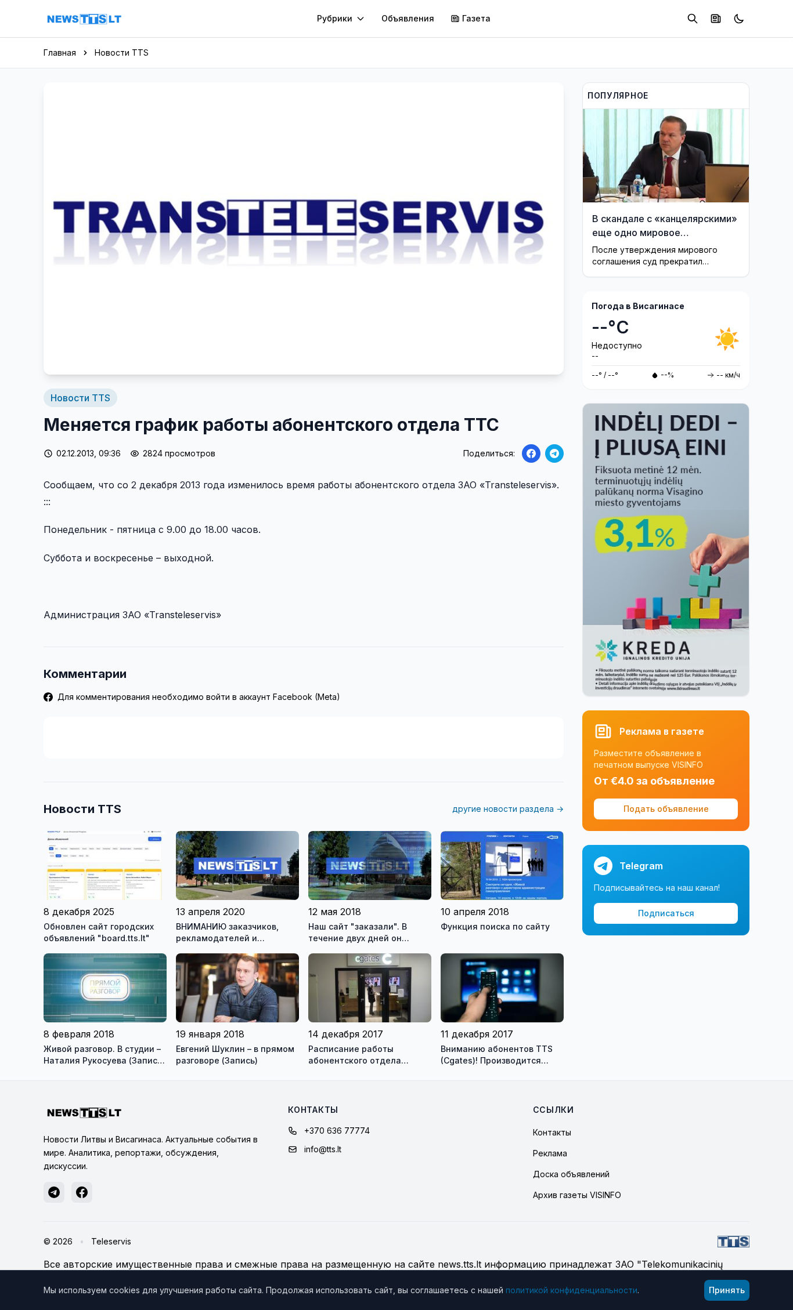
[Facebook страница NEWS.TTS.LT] (81, 1192)
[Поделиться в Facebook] (531, 453)
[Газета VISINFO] (715, 18)
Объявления (407, 18)
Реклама (550, 1153)
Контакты (552, 1132)
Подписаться (666, 913)
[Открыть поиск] (692, 18)
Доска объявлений (571, 1174)
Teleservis (111, 1241)
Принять (727, 1290)
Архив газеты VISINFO (577, 1195)
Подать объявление (666, 809)
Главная (60, 52)
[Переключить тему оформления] (739, 18)
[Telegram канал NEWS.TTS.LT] (54, 1192)
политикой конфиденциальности (571, 1290)
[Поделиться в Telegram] (554, 453)
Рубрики (334, 18)
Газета (476, 18)
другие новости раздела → (508, 809)
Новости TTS (122, 52)
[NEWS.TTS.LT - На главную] (84, 18)
